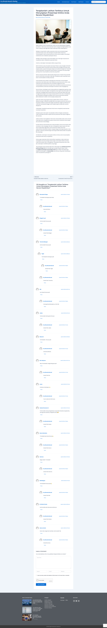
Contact (87, 1)
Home (58, 1)
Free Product (73, 1)
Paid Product (81, 1)
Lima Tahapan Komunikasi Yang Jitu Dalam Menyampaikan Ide (37, 616)
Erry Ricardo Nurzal (65, 1)
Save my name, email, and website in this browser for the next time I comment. (53, 575)
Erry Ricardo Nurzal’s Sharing (9, 1)
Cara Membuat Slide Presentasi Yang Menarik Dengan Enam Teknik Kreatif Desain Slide (37, 609)
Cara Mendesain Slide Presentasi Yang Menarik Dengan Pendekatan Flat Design (37, 601)
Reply (41, 199)
